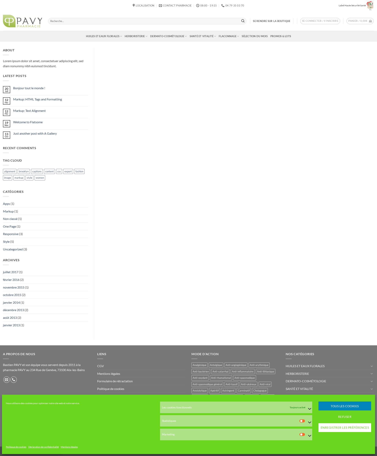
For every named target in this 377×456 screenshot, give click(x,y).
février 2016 (11, 279)
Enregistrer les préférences (345, 427)
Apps (6, 203)
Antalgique (216, 365)
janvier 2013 (11, 325)
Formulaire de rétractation (115, 381)
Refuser (344, 417)
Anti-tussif (231, 384)
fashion (79, 171)
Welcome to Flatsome (28, 122)
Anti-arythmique (259, 365)
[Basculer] (371, 366)
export (68, 171)
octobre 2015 (12, 295)
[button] (320, 21)
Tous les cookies (345, 406)
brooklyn (24, 171)
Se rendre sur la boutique (271, 21)
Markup (8, 211)
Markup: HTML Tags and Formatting (37, 99)
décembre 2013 (13, 310)
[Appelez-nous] (13, 379)
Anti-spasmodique (244, 377)
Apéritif (214, 390)
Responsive (10, 234)
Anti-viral (265, 384)
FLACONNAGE (227, 36)
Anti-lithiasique (265, 371)
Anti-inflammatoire (242, 371)
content (49, 171)
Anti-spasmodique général (207, 384)
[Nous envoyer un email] (6, 379)
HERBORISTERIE (135, 36)
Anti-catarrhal (220, 371)
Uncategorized (13, 249)
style (29, 177)
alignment (9, 171)
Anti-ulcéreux (248, 384)
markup (19, 177)
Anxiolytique (200, 390)
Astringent (228, 390)
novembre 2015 (13, 287)
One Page (9, 226)
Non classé (10, 219)
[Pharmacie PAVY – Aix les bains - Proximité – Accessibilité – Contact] (22, 21)
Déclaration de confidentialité (43, 447)
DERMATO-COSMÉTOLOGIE (167, 36)
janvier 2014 (11, 302)
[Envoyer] (243, 21)
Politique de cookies (16, 447)
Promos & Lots (280, 36)
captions (37, 171)
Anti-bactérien (201, 371)
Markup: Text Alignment (29, 110)
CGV (100, 366)
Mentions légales (69, 447)
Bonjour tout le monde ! (29, 88)
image (7, 177)
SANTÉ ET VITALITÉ (201, 36)
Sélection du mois (254, 36)
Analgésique (199, 365)
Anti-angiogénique (236, 365)
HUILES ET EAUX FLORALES (102, 36)
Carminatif (244, 390)
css (59, 171)
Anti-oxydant (200, 377)
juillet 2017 (10, 272)
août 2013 (10, 317)
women (40, 177)
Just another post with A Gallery (35, 133)
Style (6, 241)
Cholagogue (260, 390)
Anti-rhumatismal (221, 377)
